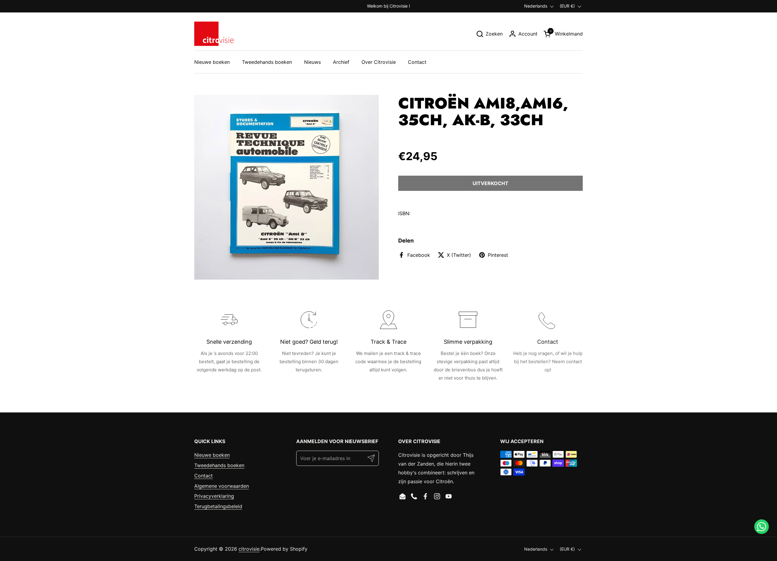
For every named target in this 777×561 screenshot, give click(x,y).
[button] (489, 34)
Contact (203, 476)
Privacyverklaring (214, 496)
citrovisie (249, 549)
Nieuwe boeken (212, 455)
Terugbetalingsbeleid (218, 506)
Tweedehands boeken (219, 465)
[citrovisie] (214, 34)
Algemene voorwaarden (221, 486)
